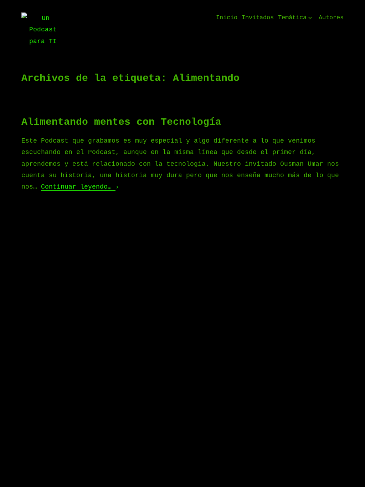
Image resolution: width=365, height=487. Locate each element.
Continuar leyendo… (78, 186)
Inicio (226, 17)
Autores (331, 17)
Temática (292, 17)
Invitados (258, 17)
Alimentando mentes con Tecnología (121, 122)
